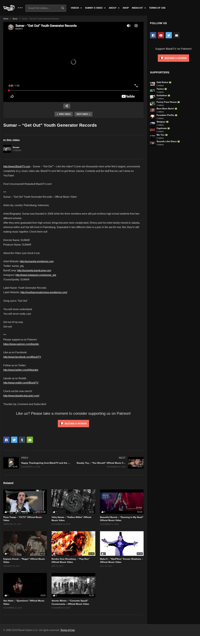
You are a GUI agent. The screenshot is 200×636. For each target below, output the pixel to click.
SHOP (126, 8)
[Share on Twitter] (14, 440)
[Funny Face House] (152, 103)
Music (15, 19)
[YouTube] (161, 35)
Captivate (162, 128)
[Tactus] (152, 90)
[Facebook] (153, 35)
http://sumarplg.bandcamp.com (34, 270)
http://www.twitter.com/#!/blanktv (20, 370)
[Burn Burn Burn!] (152, 110)
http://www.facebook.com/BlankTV (22, 357)
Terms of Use (67, 630)
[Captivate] (152, 129)
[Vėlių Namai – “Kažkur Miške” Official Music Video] (73, 501)
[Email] (176, 35)
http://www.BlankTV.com (16, 166)
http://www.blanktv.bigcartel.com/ (21, 395)
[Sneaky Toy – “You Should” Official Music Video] (110, 463)
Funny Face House (167, 102)
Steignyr (161, 121)
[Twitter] (169, 35)
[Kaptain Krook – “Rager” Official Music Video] (25, 543)
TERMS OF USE (157, 8)
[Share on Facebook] (6, 440)
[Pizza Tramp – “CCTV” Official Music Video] (25, 501)
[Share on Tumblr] (22, 440)
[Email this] (30, 440)
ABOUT (113, 8)
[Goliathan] (152, 96)
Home (5, 19)
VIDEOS (75, 8)
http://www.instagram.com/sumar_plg (35, 275)
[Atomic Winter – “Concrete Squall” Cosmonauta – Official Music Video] (73, 585)
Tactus (160, 89)
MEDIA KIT (138, 8)
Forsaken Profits (165, 115)
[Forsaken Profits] (152, 116)
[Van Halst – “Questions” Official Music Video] (25, 585)
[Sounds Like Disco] (152, 142)
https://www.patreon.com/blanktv (21, 344)
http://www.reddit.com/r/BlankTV (21, 382)
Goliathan (162, 95)
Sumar (16, 147)
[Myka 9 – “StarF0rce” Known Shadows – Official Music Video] (122, 543)
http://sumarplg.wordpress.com (37, 261)
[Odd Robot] (152, 83)
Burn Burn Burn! (165, 108)
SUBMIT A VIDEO (94, 8)
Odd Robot (162, 82)
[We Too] (152, 136)
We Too (161, 135)
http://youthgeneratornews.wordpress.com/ (43, 292)
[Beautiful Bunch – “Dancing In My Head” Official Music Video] (122, 501)
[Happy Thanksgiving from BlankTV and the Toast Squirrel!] (36, 463)
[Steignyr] (152, 123)
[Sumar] (7, 149)
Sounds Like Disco (167, 141)
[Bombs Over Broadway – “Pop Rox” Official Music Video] (73, 543)
